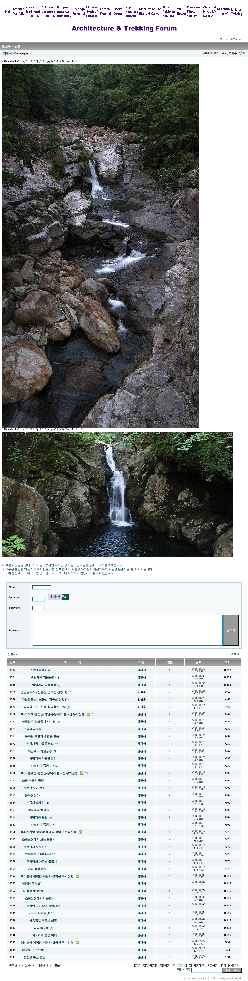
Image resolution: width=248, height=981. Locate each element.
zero (228, 978)
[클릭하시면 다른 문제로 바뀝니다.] (58, 597)
